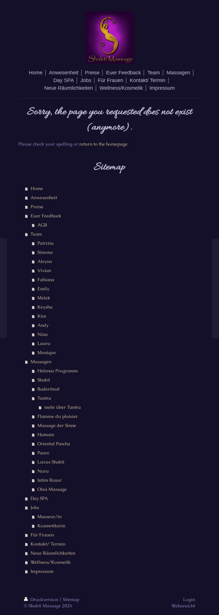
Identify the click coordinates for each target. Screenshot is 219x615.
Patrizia (45, 243)
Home (37, 188)
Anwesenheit (44, 198)
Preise (37, 207)
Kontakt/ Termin (48, 544)
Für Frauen (42, 535)
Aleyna (44, 261)
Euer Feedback (46, 216)
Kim (41, 316)
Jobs (35, 507)
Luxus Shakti (50, 462)
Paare (43, 453)
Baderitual (48, 389)
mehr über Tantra (62, 407)
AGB (42, 225)
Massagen (41, 362)
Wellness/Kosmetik (51, 562)
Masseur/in (49, 517)
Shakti (43, 380)
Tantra (44, 398)
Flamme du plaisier (57, 416)
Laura (43, 343)
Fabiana (45, 280)
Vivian (44, 270)
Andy (42, 325)
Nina (42, 334)
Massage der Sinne (56, 425)
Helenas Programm (57, 371)
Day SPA (39, 498)
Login (189, 599)
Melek (43, 298)
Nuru (43, 471)
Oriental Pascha (53, 444)
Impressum (42, 571)
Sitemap (71, 599)
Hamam (45, 435)
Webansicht (183, 606)
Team (36, 234)
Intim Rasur (49, 480)
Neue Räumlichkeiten (53, 553)
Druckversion (44, 599)
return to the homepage (103, 144)
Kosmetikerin (51, 526)
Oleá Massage (52, 489)
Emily (43, 289)
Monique (46, 352)
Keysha (44, 307)
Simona (45, 252)
